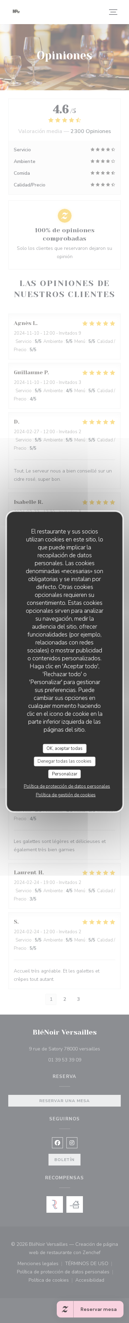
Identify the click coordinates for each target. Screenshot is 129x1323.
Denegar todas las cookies (64, 761)
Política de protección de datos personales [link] (67, 786)
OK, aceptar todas (64, 748)
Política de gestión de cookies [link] (66, 795)
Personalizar (64, 774)
